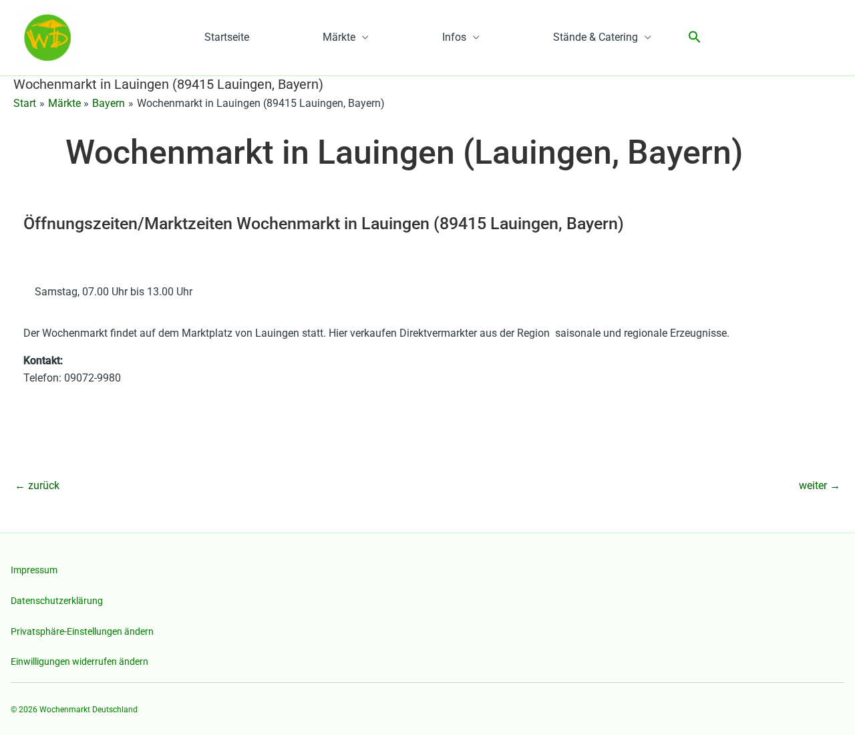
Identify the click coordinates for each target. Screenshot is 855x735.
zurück (37, 485)
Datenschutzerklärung (57, 600)
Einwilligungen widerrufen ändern (79, 661)
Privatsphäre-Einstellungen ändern (82, 631)
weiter (819, 485)
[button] (694, 37)
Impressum (34, 570)
